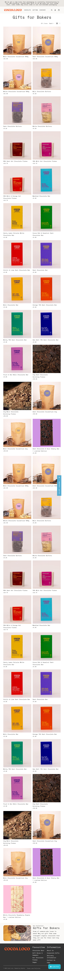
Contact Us (51, 960)
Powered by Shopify (19, 968)
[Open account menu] (55, 10)
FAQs (48, 963)
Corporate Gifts (53, 953)
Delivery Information (51, 957)
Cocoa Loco (10, 968)
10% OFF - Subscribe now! (59, 486)
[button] (51, 23)
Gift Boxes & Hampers (37, 954)
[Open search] (52, 10)
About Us (50, 950)
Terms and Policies (33, 968)
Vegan (34, 962)
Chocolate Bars (38, 950)
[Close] (59, 477)
